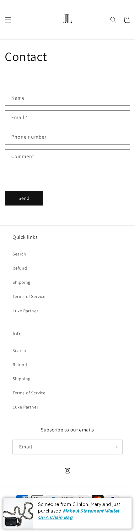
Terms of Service (29, 296)
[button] (8, 20)
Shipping (21, 282)
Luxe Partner (25, 311)
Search (19, 254)
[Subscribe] (115, 447)
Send (24, 198)
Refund (20, 268)
